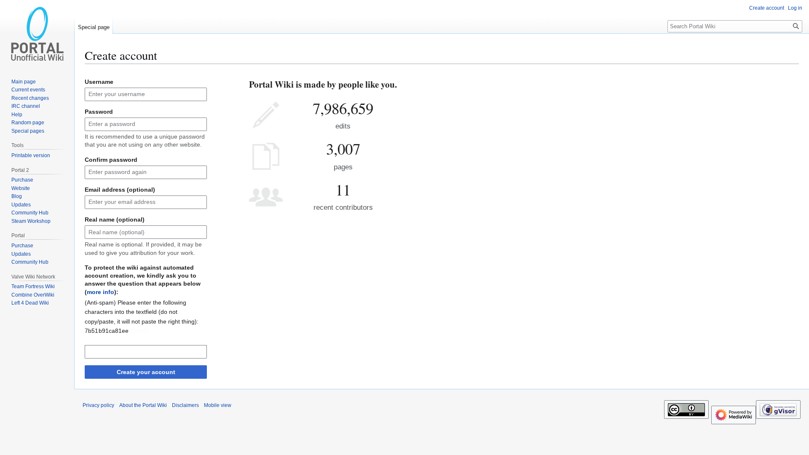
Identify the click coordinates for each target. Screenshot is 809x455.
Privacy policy (98, 405)
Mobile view (217, 405)
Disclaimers (185, 405)
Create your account (146, 372)
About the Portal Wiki (143, 405)
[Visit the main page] (37, 33)
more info (100, 292)
